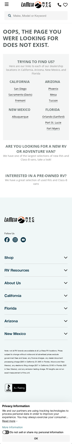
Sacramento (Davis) (20, 94)
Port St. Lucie (53, 122)
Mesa (53, 94)
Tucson (53, 100)
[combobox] (36, 15)
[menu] (36, 15)
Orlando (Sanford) (53, 116)
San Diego (20, 88)
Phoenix (53, 88)
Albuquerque (20, 116)
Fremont (20, 100)
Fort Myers (53, 128)
